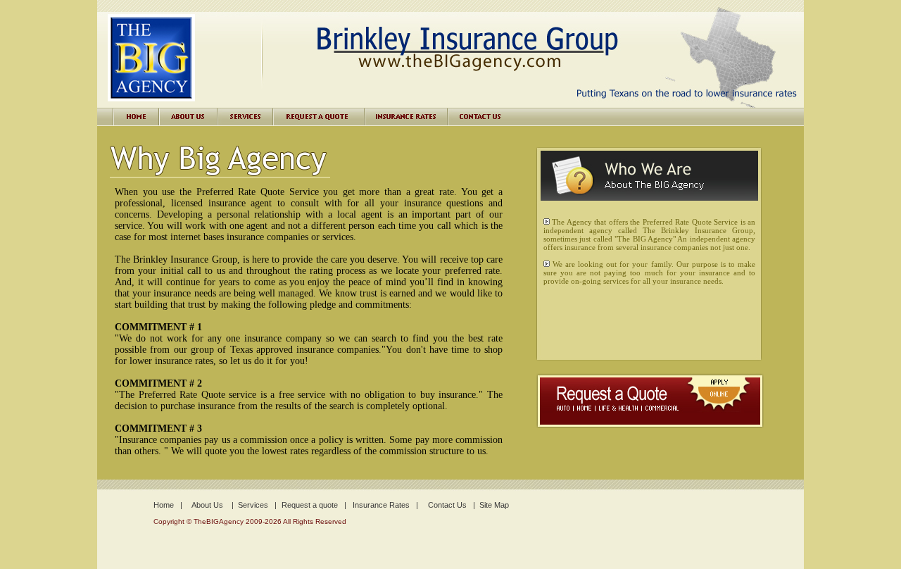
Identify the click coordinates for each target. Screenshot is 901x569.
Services (253, 505)
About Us (207, 505)
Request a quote (310, 505)
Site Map (494, 505)
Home (163, 505)
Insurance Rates (381, 505)
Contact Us (447, 505)
